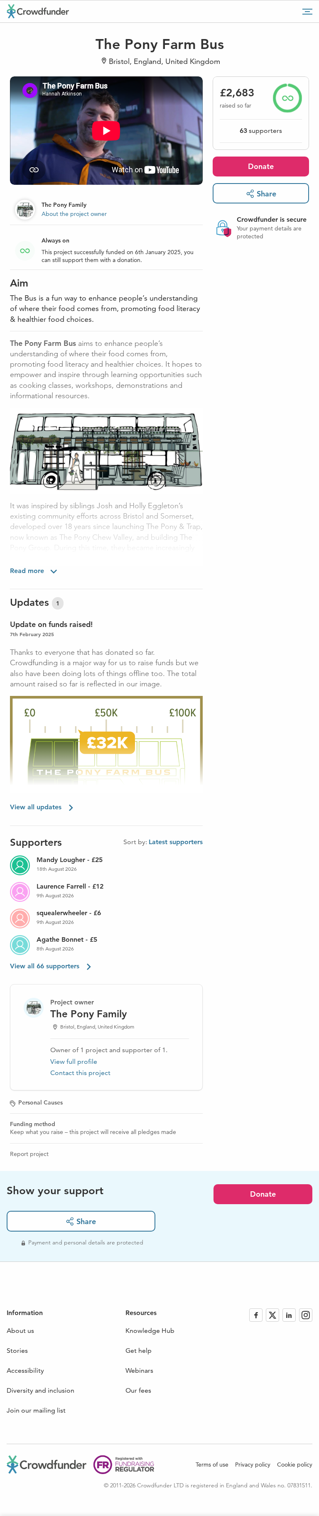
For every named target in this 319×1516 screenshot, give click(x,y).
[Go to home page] (38, 11)
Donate (261, 166)
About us (20, 1331)
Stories (17, 1350)
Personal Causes (40, 1102)
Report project (29, 1154)
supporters (261, 131)
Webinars (139, 1370)
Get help (138, 1350)
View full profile (73, 1061)
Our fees (138, 1390)
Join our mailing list (36, 1410)
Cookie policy (294, 1464)
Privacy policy (252, 1464)
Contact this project (80, 1073)
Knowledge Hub (149, 1331)
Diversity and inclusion (40, 1390)
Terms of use (212, 1464)
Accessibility (25, 1370)
